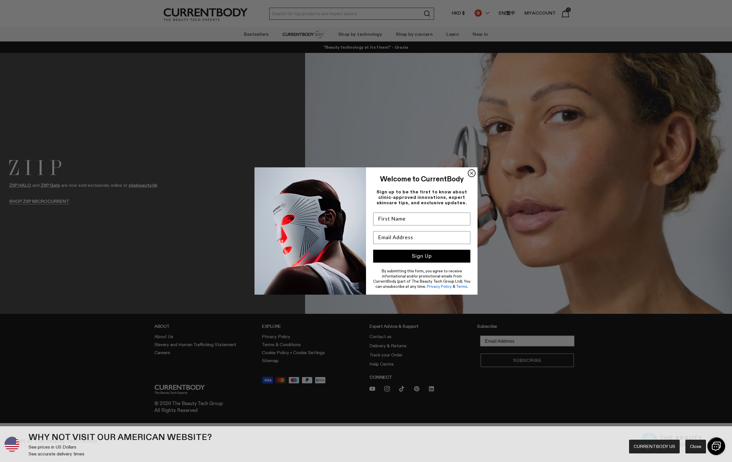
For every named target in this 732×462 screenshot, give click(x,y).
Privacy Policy (439, 286)
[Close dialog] (471, 173)
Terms (461, 286)
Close (695, 446)
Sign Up (422, 256)
